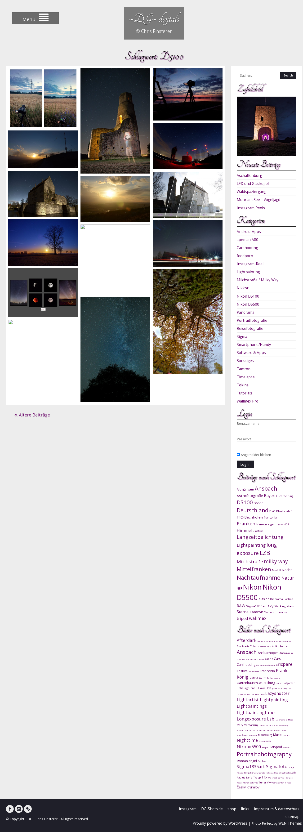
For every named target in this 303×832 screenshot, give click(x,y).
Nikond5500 (249, 746)
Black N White (258, 659)
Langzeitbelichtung (260, 536)
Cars (277, 658)
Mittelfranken (254, 569)
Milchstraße (250, 561)
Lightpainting (248, 271)
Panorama (245, 312)
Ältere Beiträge (34, 415)
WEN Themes (290, 823)
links (245, 808)
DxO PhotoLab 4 (281, 511)
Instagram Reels (251, 208)
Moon (255, 735)
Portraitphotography (264, 754)
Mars (290, 719)
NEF (239, 588)
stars (290, 606)
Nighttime (248, 740)
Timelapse (246, 377)
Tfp (265, 777)
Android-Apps (249, 231)
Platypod (275, 747)
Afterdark (247, 640)
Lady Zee (286, 688)
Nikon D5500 (248, 304)
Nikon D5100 (248, 296)
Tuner (262, 782)
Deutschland (252, 510)
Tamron (243, 369)
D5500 (258, 503)
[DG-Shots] (28, 809)
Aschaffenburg (249, 175)
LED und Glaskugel (253, 183)
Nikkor (243, 288)
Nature (286, 735)
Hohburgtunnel (247, 688)
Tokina (243, 385)
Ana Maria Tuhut (247, 646)
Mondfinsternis (244, 735)
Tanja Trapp (254, 777)
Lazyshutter (277, 693)
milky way (276, 561)
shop (231, 808)
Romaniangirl (247, 761)
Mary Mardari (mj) (248, 725)
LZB (265, 553)
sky (270, 606)
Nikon (252, 586)
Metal (263, 725)
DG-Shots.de (212, 808)
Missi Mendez (260, 730)
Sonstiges (245, 360)
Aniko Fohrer (280, 646)
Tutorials (244, 393)
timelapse (281, 612)
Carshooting (247, 247)
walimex (258, 618)
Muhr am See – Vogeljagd (258, 199)
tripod (242, 618)
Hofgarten (288, 683)
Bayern (270, 495)
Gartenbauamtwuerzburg (256, 682)
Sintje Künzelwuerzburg (256, 772)
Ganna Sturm (258, 677)
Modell (276, 570)
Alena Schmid (265, 641)
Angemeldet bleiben (255, 454)
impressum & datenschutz (276, 808)
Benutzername (248, 423)
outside (264, 599)
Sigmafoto (277, 766)
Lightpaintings (252, 706)
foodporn (245, 255)
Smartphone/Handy (254, 344)
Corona (271, 665)
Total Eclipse (287, 777)
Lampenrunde (258, 694)
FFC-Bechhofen (250, 517)
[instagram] (19, 809)
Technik (269, 612)
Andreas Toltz (265, 646)
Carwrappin (262, 665)
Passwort (244, 439)
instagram (187, 808)
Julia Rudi (277, 688)
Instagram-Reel (250, 263)
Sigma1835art (256, 606)
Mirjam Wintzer (245, 730)
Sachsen (263, 761)
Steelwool (284, 772)
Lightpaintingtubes (256, 712)
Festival (243, 671)
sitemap (292, 816)
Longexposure (252, 719)
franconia (270, 517)
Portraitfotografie (252, 320)
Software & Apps (251, 352)
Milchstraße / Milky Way (257, 279)
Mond (284, 730)
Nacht (287, 569)
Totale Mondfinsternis (247, 782)
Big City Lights (244, 659)
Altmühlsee (245, 489)
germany (276, 524)
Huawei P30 (264, 688)
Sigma (242, 336)
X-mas (288, 782)
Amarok (287, 641)
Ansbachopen (269, 652)
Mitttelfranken (274, 730)
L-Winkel (258, 530)
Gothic (279, 683)
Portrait (288, 599)
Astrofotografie (250, 495)
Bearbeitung (285, 496)
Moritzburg (265, 735)
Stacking (280, 606)
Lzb (271, 719)
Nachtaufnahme (258, 577)
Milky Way (283, 725)
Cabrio (269, 659)
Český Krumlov (248, 787)
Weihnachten (278, 782)
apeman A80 (247, 239)
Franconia (268, 671)
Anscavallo (286, 653)
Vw (269, 782)
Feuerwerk (254, 671)
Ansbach (266, 488)
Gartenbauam (274, 677)
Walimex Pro (247, 401)
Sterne (243, 611)
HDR (286, 524)
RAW (241, 605)
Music (278, 734)
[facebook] (10, 809)
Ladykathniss (244, 694)
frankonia (262, 524)
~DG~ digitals (154, 18)
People (265, 747)
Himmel (244, 530)
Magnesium (282, 719)
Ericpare (283, 664)
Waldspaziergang (251, 191)
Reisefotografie (250, 328)
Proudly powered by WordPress (220, 823)
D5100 (245, 502)
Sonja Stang (274, 772)
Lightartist (248, 699)
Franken (246, 523)
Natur (287, 578)
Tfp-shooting (274, 777)
